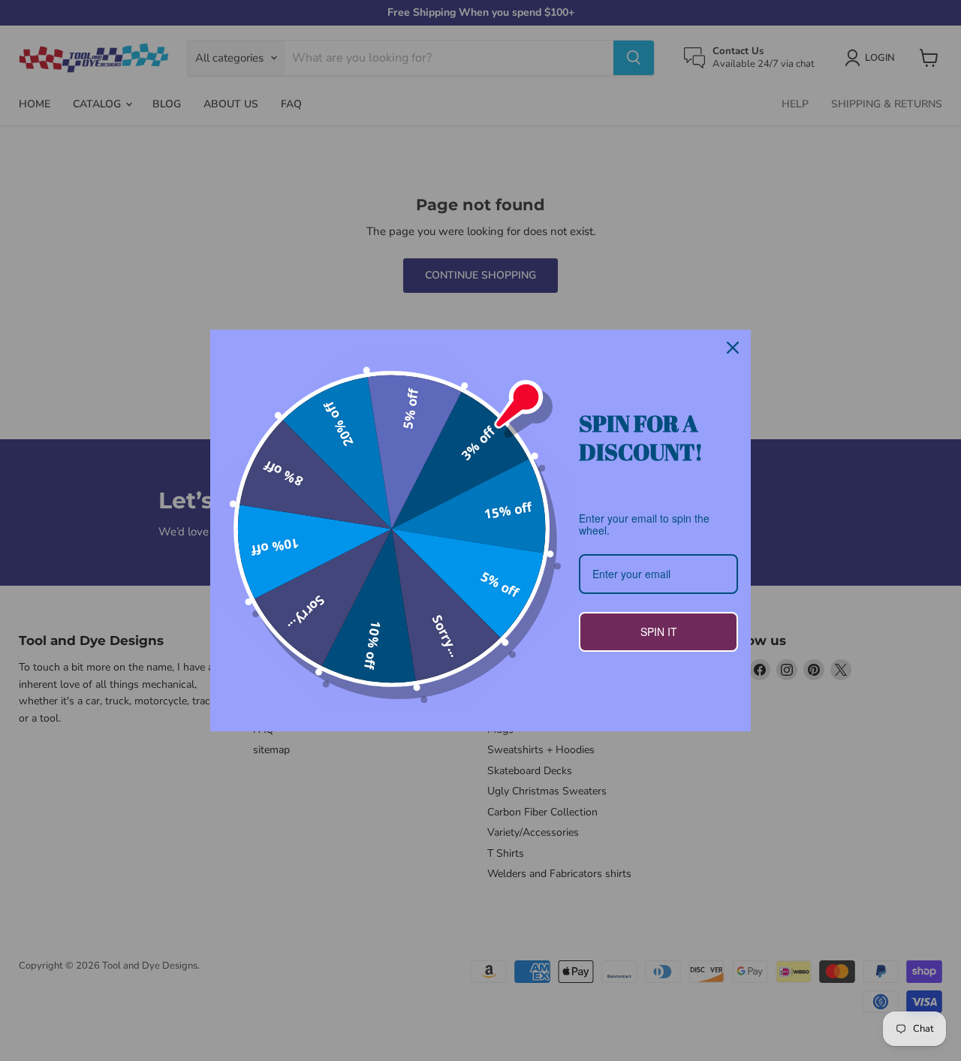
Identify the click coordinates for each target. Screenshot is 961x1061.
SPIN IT (658, 631)
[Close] (733, 348)
